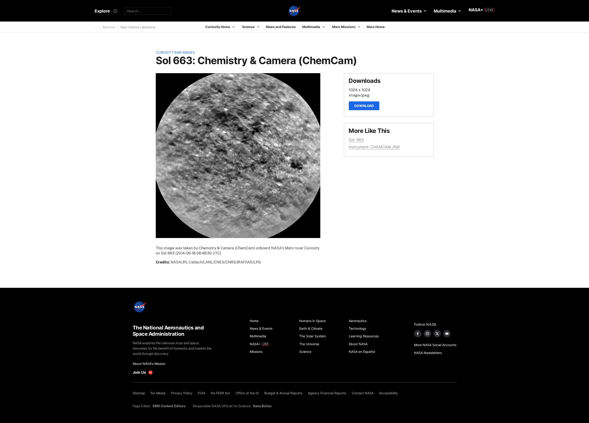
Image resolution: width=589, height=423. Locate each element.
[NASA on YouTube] (447, 333)
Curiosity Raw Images (175, 52)
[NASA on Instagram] (427, 333)
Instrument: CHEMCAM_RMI (374, 147)
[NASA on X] (437, 333)
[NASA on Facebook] (417, 333)
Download (364, 106)
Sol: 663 (356, 140)
